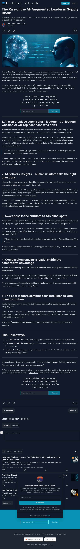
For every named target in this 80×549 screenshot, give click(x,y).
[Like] (4, 31)
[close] (60, 476)
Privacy (45, 534)
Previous (9, 410)
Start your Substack (34, 539)
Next (72, 410)
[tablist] (11, 425)
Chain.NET (33, 372)
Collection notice (60, 534)
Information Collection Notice (39, 509)
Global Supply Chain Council (16, 24)
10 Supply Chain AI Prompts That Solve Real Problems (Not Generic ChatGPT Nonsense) (31, 458)
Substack (30, 545)
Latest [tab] (9, 451)
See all (5, 503)
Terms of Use (50, 507)
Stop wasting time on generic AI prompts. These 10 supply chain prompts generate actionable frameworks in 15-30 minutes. (31, 463)
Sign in (74, 3)
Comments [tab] (6, 425)
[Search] (76, 451)
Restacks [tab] (15, 425)
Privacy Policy (56, 509)
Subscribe (65, 3)
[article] (40, 463)
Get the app (50, 539)
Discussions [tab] (18, 451)
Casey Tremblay (37, 467)
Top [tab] (4, 451)
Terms (51, 534)
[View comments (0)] (9, 31)
